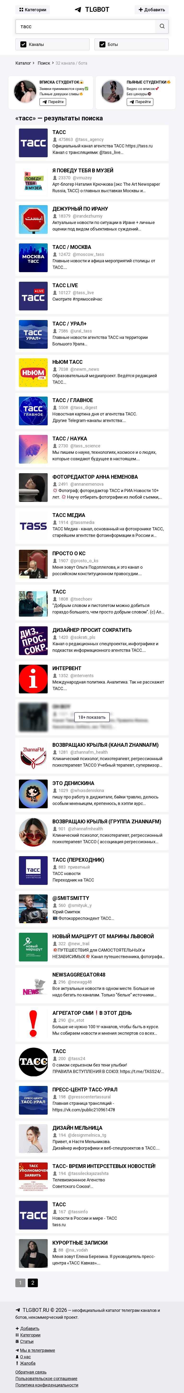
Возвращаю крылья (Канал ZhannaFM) (105, 745)
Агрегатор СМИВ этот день (92, 1013)
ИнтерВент (66, 668)
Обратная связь (30, 1372)
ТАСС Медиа (68, 515)
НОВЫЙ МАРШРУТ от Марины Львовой (103, 936)
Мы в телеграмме (37, 1350)
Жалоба (27, 1363)
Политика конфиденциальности (46, 1384)
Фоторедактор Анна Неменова (95, 477)
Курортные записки (80, 1243)
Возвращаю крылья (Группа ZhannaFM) (106, 822)
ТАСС (59, 132)
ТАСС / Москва (71, 247)
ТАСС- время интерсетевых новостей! (103, 1166)
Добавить (29, 1328)
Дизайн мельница (77, 1128)
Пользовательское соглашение (46, 1378)
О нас (25, 1356)
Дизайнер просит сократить (92, 630)
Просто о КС (69, 553)
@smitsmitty (70, 898)
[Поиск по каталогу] (161, 26)
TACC (59, 1205)
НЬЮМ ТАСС (67, 362)
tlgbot (97, 9)
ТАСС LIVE (65, 285)
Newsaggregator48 (78, 975)
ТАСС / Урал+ (69, 324)
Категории (30, 1334)
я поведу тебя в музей (82, 171)
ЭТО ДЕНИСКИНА (73, 783)
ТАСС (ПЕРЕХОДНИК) (78, 860)
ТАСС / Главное (72, 400)
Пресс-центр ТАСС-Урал (84, 1090)
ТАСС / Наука (69, 439)
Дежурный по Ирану (80, 209)
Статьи (27, 1341)
